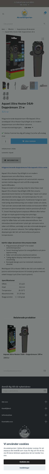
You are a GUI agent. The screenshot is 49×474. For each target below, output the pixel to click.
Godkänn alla (24, 462)
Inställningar (24, 468)
